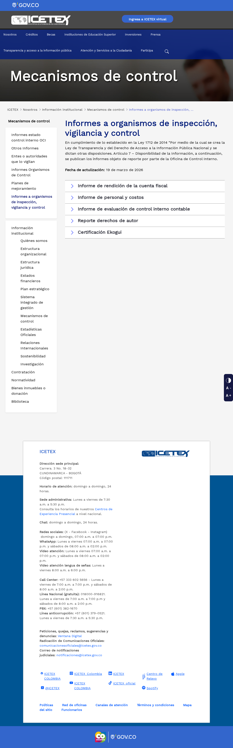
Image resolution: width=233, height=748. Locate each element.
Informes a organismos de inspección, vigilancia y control (31, 202)
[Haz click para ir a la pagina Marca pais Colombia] (101, 737)
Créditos (32, 34)
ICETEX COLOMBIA (52, 676)
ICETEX (118, 674)
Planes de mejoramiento (23, 186)
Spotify (152, 688)
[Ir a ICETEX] (41, 20)
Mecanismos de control (34, 318)
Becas (51, 34)
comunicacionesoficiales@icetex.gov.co (71, 645)
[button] (145, 185)
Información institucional (22, 231)
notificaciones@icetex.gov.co (79, 655)
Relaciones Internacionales (34, 345)
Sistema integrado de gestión (31, 302)
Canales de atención (112, 705)
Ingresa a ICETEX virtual (147, 19)
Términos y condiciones (155, 705)
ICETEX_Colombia (88, 674)
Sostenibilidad (33, 356)
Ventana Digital (70, 636)
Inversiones (133, 34)
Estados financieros (30, 278)
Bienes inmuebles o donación (28, 391)
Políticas (46, 705)
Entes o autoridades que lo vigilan (29, 159)
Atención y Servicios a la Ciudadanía (106, 50)
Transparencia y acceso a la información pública (37, 50)
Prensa (155, 34)
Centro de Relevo (154, 676)
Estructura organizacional (33, 251)
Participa (147, 50)
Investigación (32, 364)
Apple (180, 674)
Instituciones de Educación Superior (90, 34)
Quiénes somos (33, 240)
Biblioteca (20, 401)
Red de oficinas (74, 705)
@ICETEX (52, 688)
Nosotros (10, 34)
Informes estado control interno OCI (28, 137)
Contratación (23, 372)
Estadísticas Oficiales (31, 332)
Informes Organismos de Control (30, 172)
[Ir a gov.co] (26, 5)
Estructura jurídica (30, 265)
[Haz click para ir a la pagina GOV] (123, 737)
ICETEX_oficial (124, 683)
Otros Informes (24, 148)
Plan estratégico (34, 289)
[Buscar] (167, 52)
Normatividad (23, 380)
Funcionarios (71, 710)
